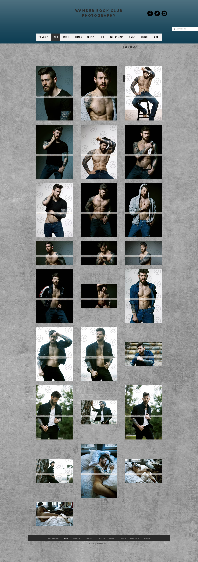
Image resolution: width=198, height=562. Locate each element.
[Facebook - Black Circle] (150, 13)
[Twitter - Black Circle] (157, 13)
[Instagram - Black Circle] (164, 13)
